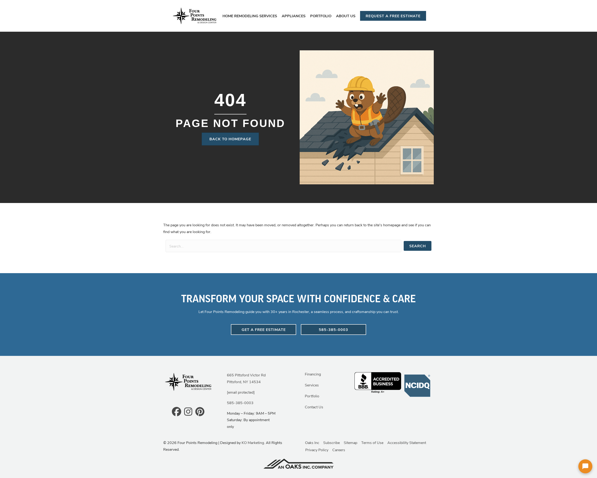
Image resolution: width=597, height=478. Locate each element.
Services (312, 384)
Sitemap (350, 442)
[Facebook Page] (176, 411)
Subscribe (331, 442)
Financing (313, 373)
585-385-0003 (240, 402)
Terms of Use (372, 442)
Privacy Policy (316, 449)
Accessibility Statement (406, 442)
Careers (338, 449)
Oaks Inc (312, 442)
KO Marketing (253, 442)
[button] (417, 246)
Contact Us (314, 406)
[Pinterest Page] (200, 411)
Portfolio (312, 395)
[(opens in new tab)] (417, 384)
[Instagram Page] (188, 411)
